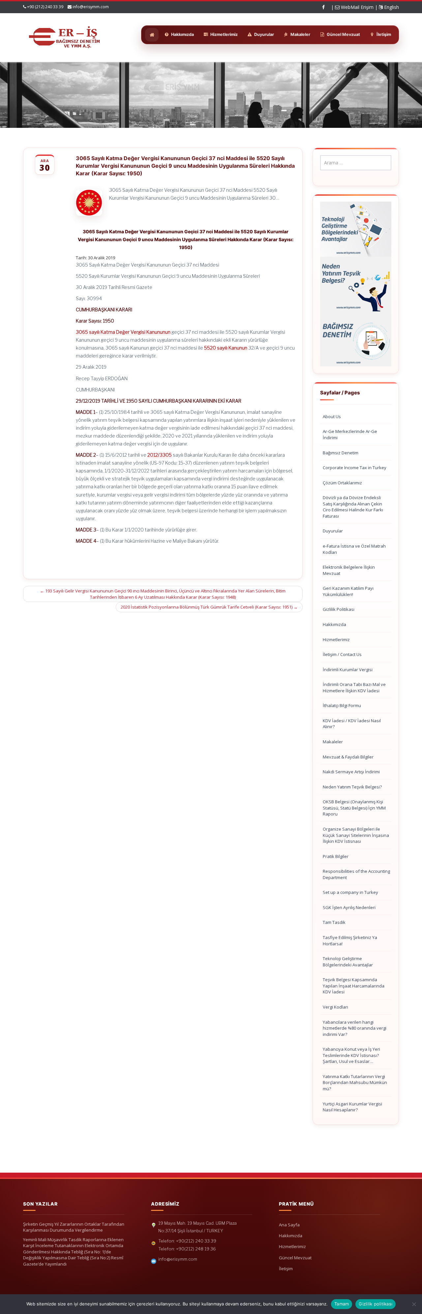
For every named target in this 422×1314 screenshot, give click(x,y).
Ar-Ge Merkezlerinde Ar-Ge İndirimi (350, 434)
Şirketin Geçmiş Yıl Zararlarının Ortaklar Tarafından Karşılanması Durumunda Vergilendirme (73, 1227)
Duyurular (333, 531)
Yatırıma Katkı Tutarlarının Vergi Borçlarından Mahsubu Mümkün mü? (355, 1082)
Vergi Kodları (335, 1007)
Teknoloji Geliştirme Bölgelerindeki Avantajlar (348, 962)
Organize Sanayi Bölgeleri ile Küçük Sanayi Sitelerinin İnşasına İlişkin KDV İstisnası (356, 835)
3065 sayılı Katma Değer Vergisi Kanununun (123, 332)
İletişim (286, 1268)
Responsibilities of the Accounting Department (356, 874)
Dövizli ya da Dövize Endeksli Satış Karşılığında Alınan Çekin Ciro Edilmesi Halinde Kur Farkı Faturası (353, 507)
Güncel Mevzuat (295, 1258)
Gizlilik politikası (375, 1303)
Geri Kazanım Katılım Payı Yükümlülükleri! (348, 591)
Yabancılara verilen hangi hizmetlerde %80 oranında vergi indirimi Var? (354, 1028)
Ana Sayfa (289, 1225)
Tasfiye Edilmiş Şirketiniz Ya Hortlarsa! (350, 940)
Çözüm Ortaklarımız (342, 483)
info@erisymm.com (91, 7)
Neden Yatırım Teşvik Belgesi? (352, 787)
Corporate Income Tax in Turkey (354, 468)
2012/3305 (159, 455)
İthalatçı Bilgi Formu (342, 705)
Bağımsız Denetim (340, 453)
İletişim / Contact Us (342, 654)
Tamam (341, 1303)
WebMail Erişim (357, 7)
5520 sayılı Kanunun (225, 348)
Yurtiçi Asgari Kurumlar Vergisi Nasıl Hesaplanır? (352, 1107)
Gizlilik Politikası (338, 609)
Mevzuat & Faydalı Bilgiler (348, 757)
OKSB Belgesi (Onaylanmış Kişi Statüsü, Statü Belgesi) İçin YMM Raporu (354, 808)
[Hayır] (413, 1304)
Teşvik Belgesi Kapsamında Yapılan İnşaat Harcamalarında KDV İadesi (353, 986)
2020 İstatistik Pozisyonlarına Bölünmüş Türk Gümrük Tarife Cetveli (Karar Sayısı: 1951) (209, 607)
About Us (332, 416)
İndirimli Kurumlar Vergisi (348, 669)
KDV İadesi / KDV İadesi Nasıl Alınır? (352, 724)
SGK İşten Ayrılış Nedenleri (349, 907)
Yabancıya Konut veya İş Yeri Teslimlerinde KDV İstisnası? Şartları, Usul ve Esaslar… (351, 1055)
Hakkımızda (334, 624)
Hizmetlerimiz (336, 640)
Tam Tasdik (334, 922)
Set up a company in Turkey (350, 892)
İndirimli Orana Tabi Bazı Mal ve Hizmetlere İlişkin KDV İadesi (354, 687)
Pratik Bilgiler (335, 856)
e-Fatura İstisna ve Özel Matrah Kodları (354, 549)
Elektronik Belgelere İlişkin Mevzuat (349, 570)
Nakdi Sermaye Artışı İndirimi (351, 772)
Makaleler (333, 742)
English (391, 7)
